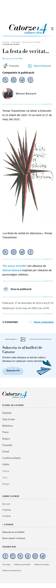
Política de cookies (41, 565)
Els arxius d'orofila (31, 42)
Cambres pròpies (11, 458)
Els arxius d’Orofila (14, 265)
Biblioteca (7, 426)
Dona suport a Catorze (13, 538)
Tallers (5, 471)
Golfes (5, 464)
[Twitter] (5, 80)
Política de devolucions (11, 571)
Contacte (6, 516)
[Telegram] (22, 80)
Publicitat (6, 510)
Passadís (16, 42)
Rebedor (7, 413)
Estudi (5, 451)
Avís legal (6, 565)
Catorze (6, 42)
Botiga (5, 484)
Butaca (6, 438)
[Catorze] (14, 397)
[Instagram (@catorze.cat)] (13, 556)
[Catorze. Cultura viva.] (5, 556)
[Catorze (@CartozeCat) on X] (20, 556)
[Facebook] (30, 80)
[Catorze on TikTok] (28, 556)
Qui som (6, 504)
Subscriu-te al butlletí (13, 532)
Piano (5, 432)
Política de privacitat (22, 565)
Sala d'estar (8, 419)
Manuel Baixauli (42, 66)
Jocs (4, 477)
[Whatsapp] (14, 80)
